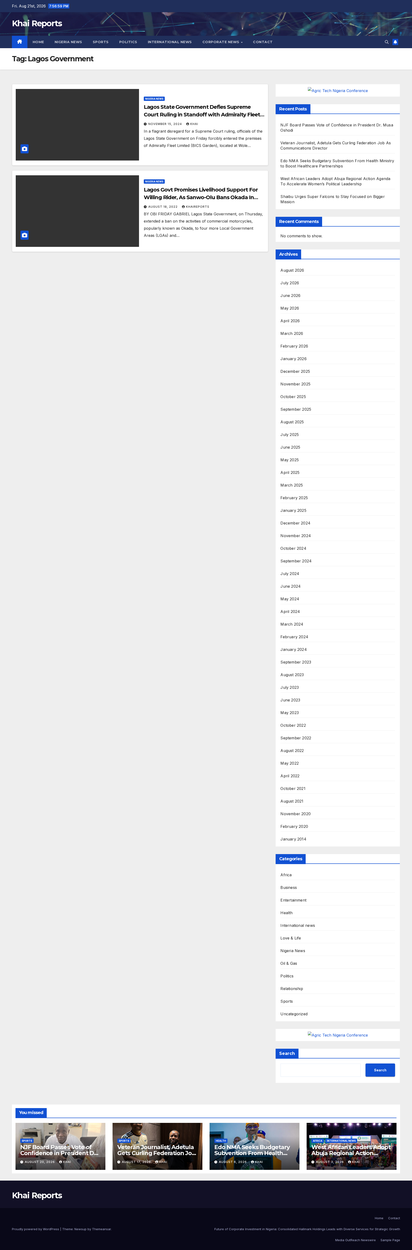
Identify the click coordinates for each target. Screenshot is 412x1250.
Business (288, 887)
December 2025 (295, 371)
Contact (263, 42)
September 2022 (295, 738)
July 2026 (289, 282)
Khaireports (197, 206)
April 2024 (290, 611)
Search (287, 1053)
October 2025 (293, 396)
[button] (387, 42)
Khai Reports (37, 23)
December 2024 (295, 523)
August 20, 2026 (40, 1162)
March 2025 (291, 485)
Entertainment (293, 900)
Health (286, 912)
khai (194, 124)
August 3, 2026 (330, 1162)
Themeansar (101, 1229)
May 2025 (289, 459)
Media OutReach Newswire (355, 1240)
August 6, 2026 (233, 1162)
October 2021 (292, 788)
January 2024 (293, 649)
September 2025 (295, 409)
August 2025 (292, 422)
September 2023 (295, 662)
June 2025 (290, 447)
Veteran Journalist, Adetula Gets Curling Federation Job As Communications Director (157, 1153)
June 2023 (290, 700)
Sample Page (390, 1240)
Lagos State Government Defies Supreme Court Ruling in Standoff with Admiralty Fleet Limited (202, 114)
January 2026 (293, 358)
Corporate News (221, 42)
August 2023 (292, 674)
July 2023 (289, 687)
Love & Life (290, 938)
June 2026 (290, 295)
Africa (286, 874)
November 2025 (295, 384)
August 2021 (291, 801)
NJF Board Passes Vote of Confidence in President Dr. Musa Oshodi (59, 1153)
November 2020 (295, 813)
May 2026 (289, 308)
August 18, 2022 (163, 206)
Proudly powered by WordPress (36, 1229)
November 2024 (295, 535)
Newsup (80, 1229)
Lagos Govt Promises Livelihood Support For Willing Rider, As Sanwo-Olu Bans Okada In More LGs (201, 197)
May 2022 (289, 763)
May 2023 (289, 712)
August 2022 (292, 750)
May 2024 (289, 598)
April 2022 (289, 775)
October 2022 (293, 725)
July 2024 (289, 573)
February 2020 (294, 826)
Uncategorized (294, 1013)
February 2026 (294, 346)
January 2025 (293, 510)
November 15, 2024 (165, 124)
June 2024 (290, 586)
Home (38, 42)
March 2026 (291, 333)
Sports (101, 42)
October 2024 (293, 548)
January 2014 (293, 839)
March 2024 (291, 624)
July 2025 (289, 434)
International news (170, 42)
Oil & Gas (288, 963)
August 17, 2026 (137, 1162)
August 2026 (292, 270)
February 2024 (294, 636)
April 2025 (289, 472)
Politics (128, 42)
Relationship (291, 988)
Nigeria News (68, 42)
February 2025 (294, 497)
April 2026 (290, 320)
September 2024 (296, 561)
